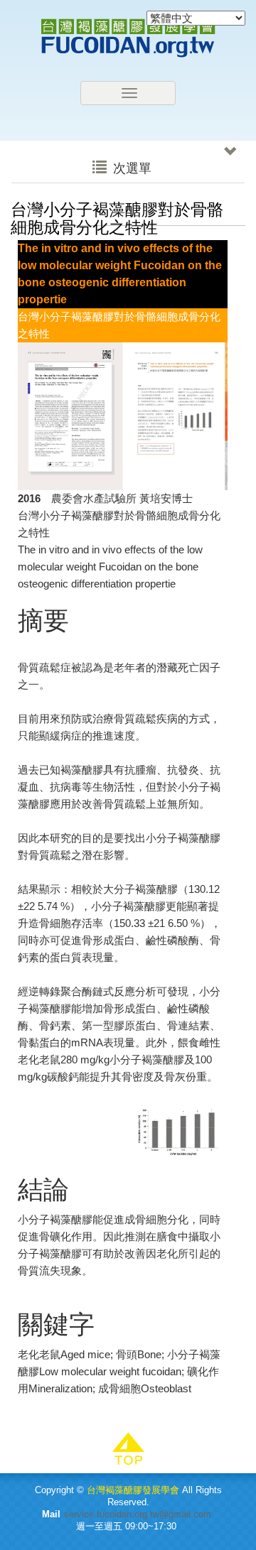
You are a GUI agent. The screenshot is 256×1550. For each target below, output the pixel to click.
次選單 (130, 168)
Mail (51, 1514)
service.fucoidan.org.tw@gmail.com (137, 1514)
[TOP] (128, 1449)
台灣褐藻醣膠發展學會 (128, 38)
